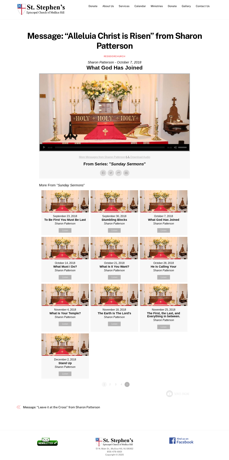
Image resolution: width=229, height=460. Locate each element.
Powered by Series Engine (177, 393)
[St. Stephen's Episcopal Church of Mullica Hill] (41, 13)
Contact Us (203, 6)
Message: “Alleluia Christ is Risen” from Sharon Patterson (114, 41)
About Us (108, 6)
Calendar (140, 6)
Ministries (157, 6)
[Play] (44, 147)
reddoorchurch (114, 56)
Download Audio (140, 157)
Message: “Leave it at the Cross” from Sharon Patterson (61, 407)
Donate (93, 6)
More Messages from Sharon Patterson (102, 157)
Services (124, 6)
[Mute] (175, 147)
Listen (65, 230)
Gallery (186, 6)
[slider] (183, 147)
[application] (114, 147)
